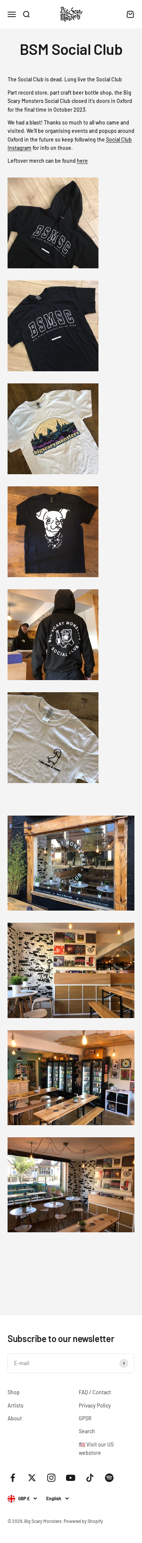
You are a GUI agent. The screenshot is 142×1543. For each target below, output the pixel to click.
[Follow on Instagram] (51, 1478)
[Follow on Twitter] (32, 1478)
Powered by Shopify (83, 1521)
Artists (15, 1405)
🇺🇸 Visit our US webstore (96, 1448)
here (82, 160)
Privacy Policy (95, 1405)
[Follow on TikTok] (90, 1478)
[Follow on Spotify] (109, 1478)
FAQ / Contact (95, 1392)
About (15, 1418)
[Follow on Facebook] (13, 1478)
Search (87, 1431)
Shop (14, 1392)
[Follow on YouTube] (71, 1478)
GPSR (85, 1418)
